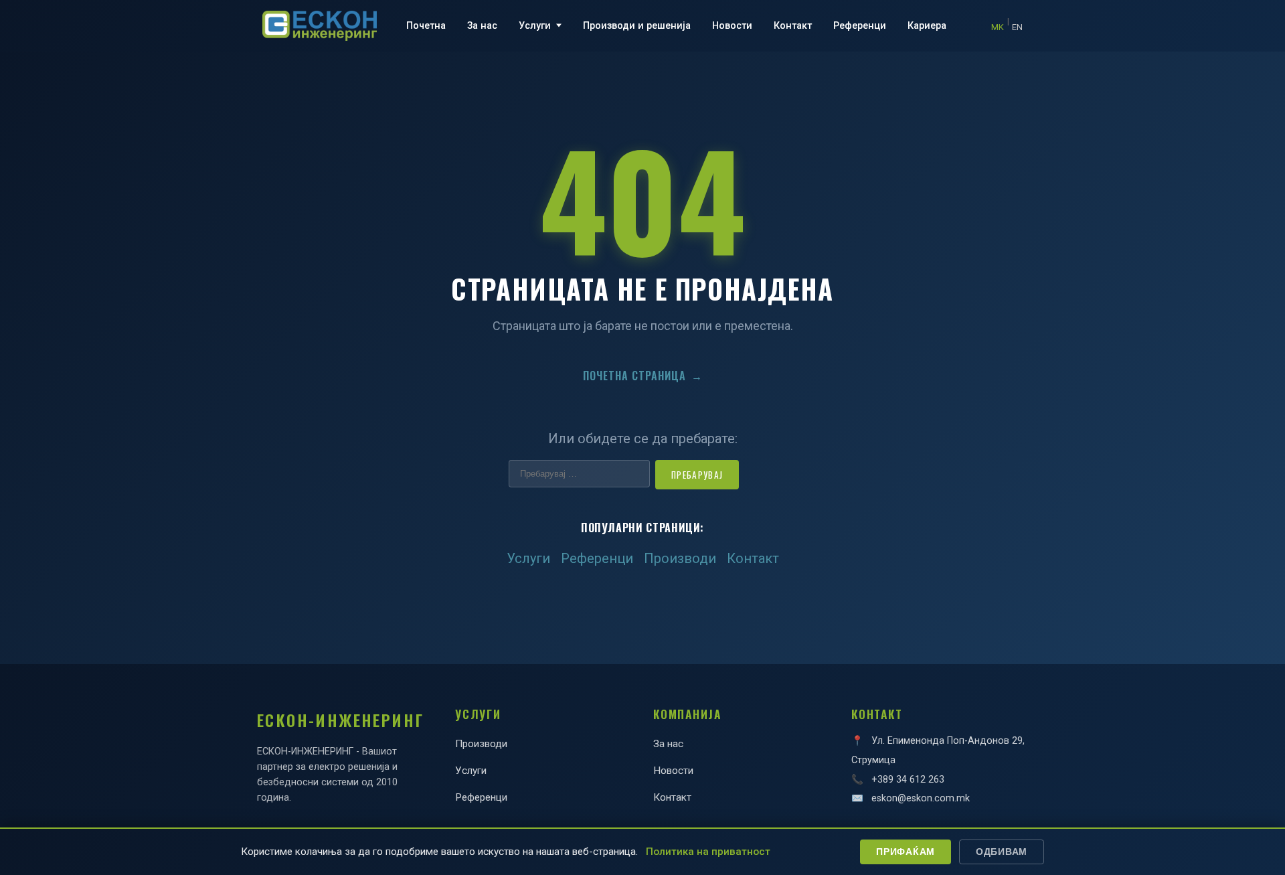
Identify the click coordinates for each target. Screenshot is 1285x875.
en (1017, 27)
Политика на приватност (708, 852)
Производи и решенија (637, 25)
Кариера (927, 25)
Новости (732, 25)
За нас (482, 25)
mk (997, 27)
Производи (680, 558)
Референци (859, 25)
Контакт (793, 25)
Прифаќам (905, 851)
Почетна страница (643, 376)
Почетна (426, 25)
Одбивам (1001, 851)
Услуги (535, 25)
